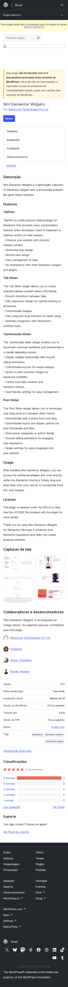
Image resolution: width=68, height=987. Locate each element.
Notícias (8, 858)
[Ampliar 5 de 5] (60, 591)
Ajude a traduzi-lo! (34, 26)
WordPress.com (14, 909)
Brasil (14, 941)
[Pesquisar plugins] (38, 38)
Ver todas (59, 807)
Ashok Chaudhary (21, 660)
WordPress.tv (13, 898)
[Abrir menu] (62, 5)
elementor (37, 734)
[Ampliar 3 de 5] (60, 559)
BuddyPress (12, 926)
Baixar (9, 118)
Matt (8, 915)
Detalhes (12, 131)
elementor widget (54, 741)
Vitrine (39, 852)
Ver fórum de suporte (16, 832)
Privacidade (10, 870)
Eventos (41, 886)
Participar (41, 880)
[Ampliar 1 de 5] (28, 559)
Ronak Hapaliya (19, 671)
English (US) (58, 727)
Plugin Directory (12, 15)
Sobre (7, 852)
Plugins (40, 864)
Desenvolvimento (17, 157)
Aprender (8, 880)
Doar (40, 892)
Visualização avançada (17, 751)
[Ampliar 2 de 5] (28, 578)
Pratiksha (16, 649)
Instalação (13, 148)
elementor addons (54, 734)
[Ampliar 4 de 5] (60, 577)
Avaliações (13, 140)
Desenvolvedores (14, 892)
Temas (40, 858)
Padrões (41, 870)
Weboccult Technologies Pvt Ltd (28, 109)
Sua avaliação (11, 807)
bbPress (10, 921)
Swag (41, 898)
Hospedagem (11, 864)
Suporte (11, 165)
